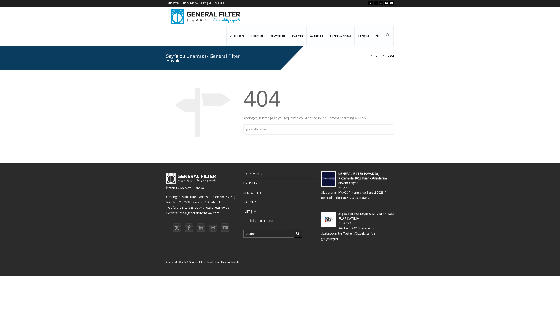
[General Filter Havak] (205, 16)
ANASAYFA (174, 3)
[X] (370, 3)
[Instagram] (386, 3)
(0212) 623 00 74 (191, 207)
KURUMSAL (237, 36)
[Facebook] (376, 3)
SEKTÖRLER (277, 36)
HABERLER (316, 36)
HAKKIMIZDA (190, 3)
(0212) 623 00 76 (217, 207)
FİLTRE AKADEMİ (340, 36)
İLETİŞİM (206, 3)
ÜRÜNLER (257, 36)
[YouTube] (391, 3)
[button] (387, 36)
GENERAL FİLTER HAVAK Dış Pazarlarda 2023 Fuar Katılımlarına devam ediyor (362, 178)
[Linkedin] (381, 3)
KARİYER (219, 3)
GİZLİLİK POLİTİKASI (258, 221)
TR (377, 36)
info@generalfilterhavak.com (199, 213)
